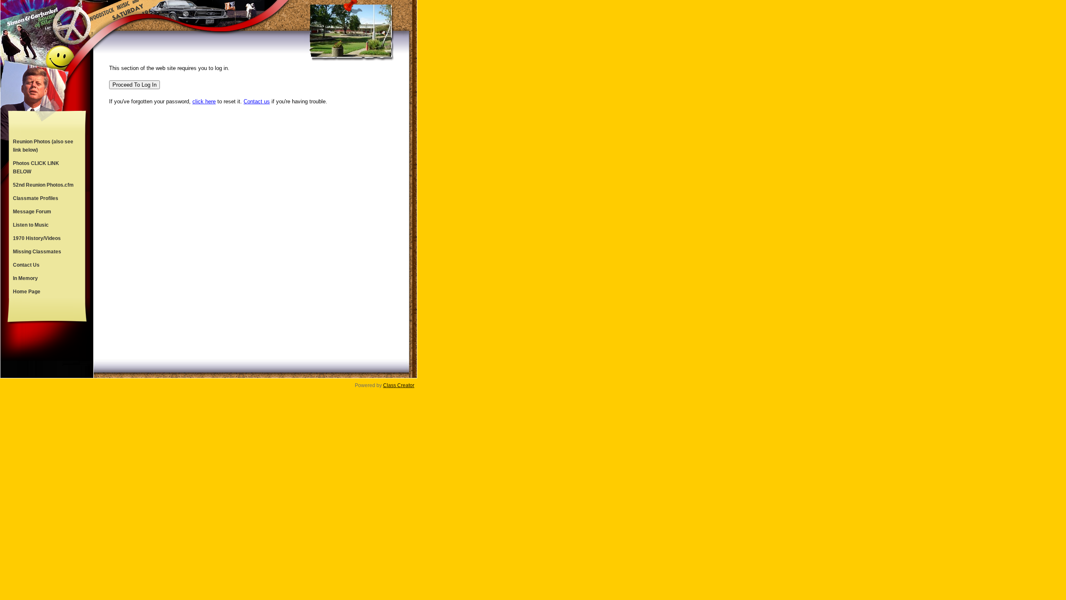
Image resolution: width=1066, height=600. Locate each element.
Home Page (26, 292)
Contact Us (26, 265)
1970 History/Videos (37, 238)
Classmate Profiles (35, 198)
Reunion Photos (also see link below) (43, 146)
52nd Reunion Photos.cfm (43, 185)
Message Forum (32, 212)
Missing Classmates (37, 252)
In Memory (25, 278)
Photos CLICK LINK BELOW (36, 167)
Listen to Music (31, 225)
